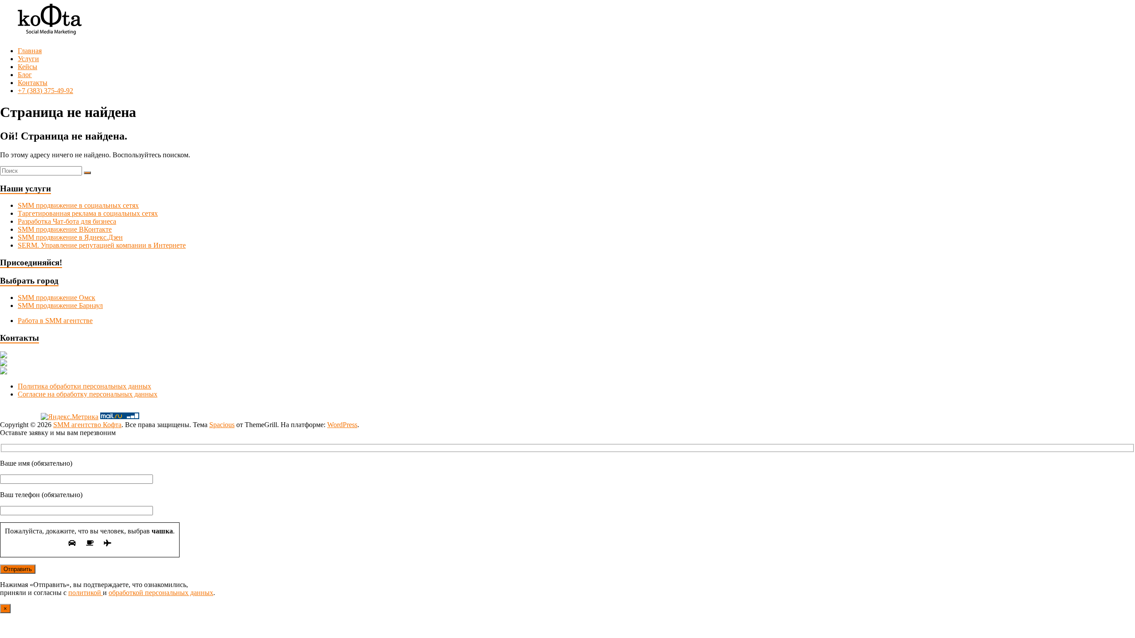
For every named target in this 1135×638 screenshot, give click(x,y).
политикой (85, 592)
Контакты (32, 82)
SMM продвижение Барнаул (60, 305)
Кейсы (27, 66)
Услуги (28, 58)
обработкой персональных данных (161, 592)
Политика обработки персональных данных (84, 386)
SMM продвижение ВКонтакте (65, 229)
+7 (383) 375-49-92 (45, 90)
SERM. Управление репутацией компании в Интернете (102, 245)
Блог (25, 74)
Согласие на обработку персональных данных (87, 394)
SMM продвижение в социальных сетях (78, 205)
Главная (30, 50)
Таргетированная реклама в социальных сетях (88, 213)
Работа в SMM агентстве (55, 320)
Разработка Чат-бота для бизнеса (67, 221)
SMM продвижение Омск (56, 297)
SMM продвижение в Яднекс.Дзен (70, 237)
